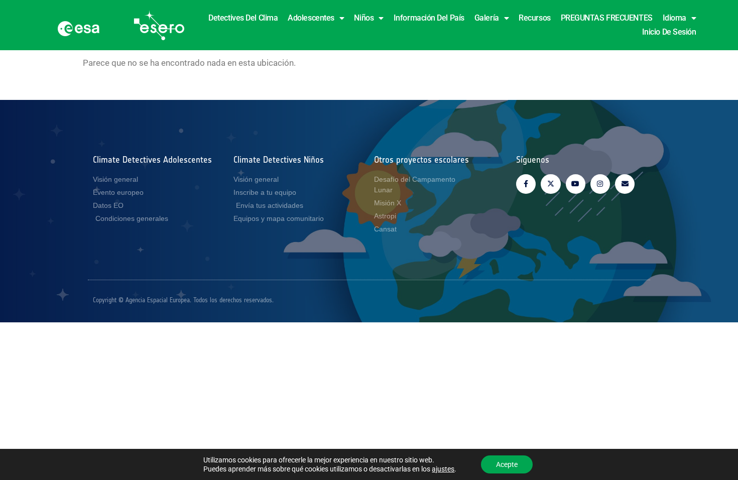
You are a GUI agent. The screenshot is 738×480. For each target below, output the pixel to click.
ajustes (443, 469)
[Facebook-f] (526, 184)
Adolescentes (311, 18)
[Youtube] (575, 184)
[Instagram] (600, 184)
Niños (364, 18)
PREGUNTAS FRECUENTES (607, 18)
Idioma (674, 18)
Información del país (429, 18)
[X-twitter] (550, 184)
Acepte (507, 464)
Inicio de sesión (669, 32)
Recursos (534, 18)
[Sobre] (625, 184)
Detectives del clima (243, 18)
